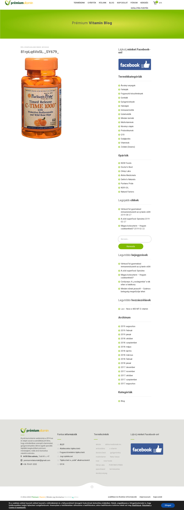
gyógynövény (115, 453)
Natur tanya (114, 457)
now (97, 461)
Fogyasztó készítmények (132, 93)
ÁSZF (62, 444)
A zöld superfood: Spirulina (132, 219)
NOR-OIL (125, 187)
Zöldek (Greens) (128, 147)
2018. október (127, 338)
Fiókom (134, 3)
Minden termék (127, 118)
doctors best (101, 453)
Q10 (122, 134)
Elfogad (168, 505)
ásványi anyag (101, 473)
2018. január (126, 363)
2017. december (128, 367)
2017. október (127, 375)
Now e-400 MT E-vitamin (137, 309)
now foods (108, 461)
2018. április (126, 351)
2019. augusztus (128, 326)
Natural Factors (127, 192)
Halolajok (125, 106)
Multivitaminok (127, 122)
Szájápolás (125, 139)
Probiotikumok (127, 130)
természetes (115, 469)
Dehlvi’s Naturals (128, 179)
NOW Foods (126, 163)
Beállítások (136, 505)
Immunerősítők (127, 110)
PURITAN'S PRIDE (116, 465)
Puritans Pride (127, 183)
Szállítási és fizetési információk (122, 497)
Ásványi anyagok (128, 85)
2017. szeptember (129, 379)
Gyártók (92, 3)
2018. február (126, 359)
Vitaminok (125, 143)
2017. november (128, 371)
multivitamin (101, 457)
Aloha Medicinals (128, 175)
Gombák (124, 98)
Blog (111, 3)
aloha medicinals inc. (113, 444)
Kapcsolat (122, 3)
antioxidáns (100, 449)
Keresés (144, 3)
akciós (98, 444)
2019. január (126, 334)
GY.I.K (62, 464)
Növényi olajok (127, 126)
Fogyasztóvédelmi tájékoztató (72, 452)
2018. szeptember (129, 342)
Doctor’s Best (127, 167)
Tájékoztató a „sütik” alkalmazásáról (75, 460)
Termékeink (79, 3)
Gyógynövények (128, 102)
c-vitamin (113, 449)
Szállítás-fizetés (139, 8)
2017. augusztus (128, 383)
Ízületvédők (126, 114)
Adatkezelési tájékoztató (70, 448)
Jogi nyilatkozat (66, 456)
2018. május (126, 347)
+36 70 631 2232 (30, 464)
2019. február (126, 330)
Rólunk (102, 3)
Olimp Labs (126, 171)
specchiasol (100, 469)
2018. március (127, 355)
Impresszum (145, 497)
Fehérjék (124, 89)
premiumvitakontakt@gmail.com (37, 460)
